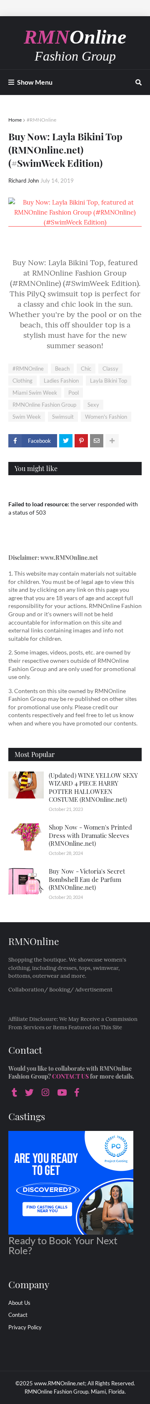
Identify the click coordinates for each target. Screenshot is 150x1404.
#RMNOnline (41, 120)
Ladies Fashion (61, 380)
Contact (18, 1314)
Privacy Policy (25, 1327)
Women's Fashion (106, 416)
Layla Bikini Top (108, 380)
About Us (19, 1302)
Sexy (93, 404)
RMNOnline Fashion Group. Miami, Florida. (75, 1391)
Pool (73, 392)
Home (15, 120)
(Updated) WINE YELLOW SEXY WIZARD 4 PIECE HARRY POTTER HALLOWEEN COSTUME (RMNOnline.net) (93, 787)
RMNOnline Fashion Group (44, 404)
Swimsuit (63, 416)
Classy (110, 368)
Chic (86, 368)
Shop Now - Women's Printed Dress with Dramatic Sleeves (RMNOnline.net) (90, 835)
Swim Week (26, 416)
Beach (62, 368)
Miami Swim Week (34, 392)
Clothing (22, 380)
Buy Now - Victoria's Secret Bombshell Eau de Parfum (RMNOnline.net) (87, 879)
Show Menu (34, 82)
